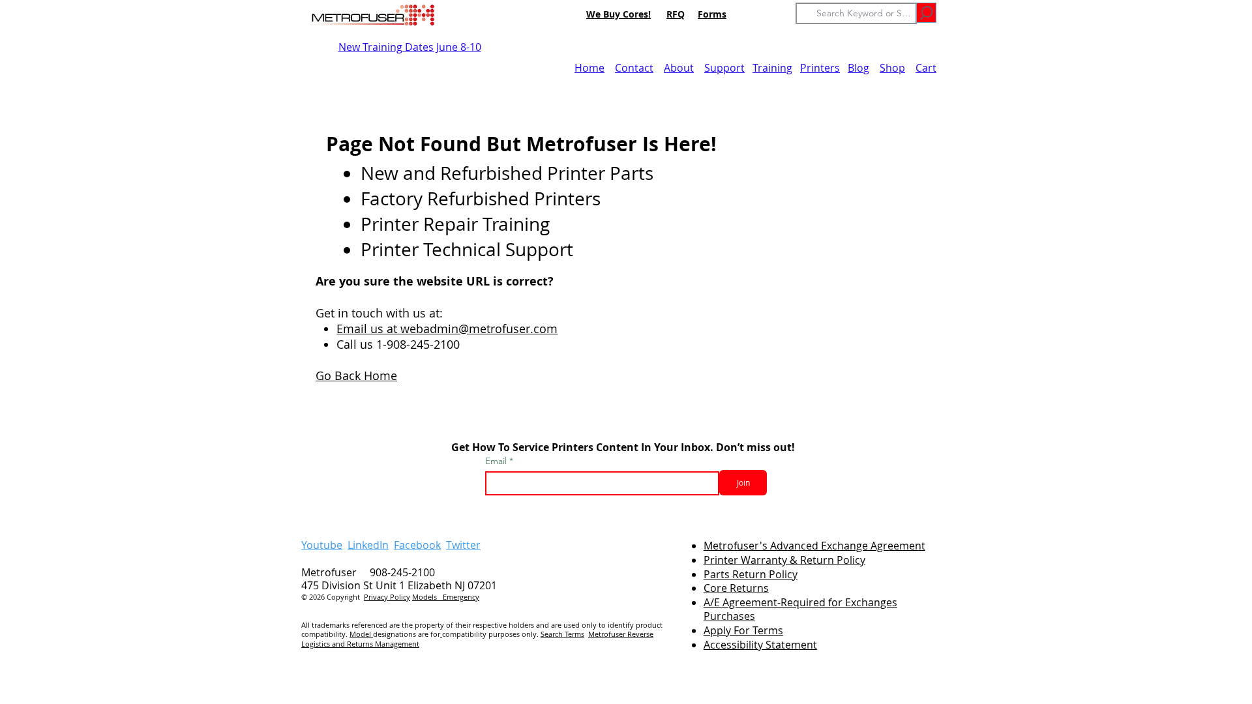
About (679, 68)
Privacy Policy (387, 597)
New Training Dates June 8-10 (409, 47)
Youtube (321, 545)
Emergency (461, 597)
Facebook (417, 545)
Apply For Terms (743, 630)
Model (361, 634)
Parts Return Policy (750, 574)
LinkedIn (368, 545)
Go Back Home (356, 375)
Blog (858, 68)
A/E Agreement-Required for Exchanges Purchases (800, 609)
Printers (820, 68)
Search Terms (562, 634)
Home (589, 68)
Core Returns (736, 588)
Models (427, 597)
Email (497, 460)
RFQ (675, 14)
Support (724, 68)
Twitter (463, 545)
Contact (634, 68)
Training (772, 68)
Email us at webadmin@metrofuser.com (447, 328)
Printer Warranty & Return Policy (784, 560)
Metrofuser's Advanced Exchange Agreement (814, 545)
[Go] (926, 13)
